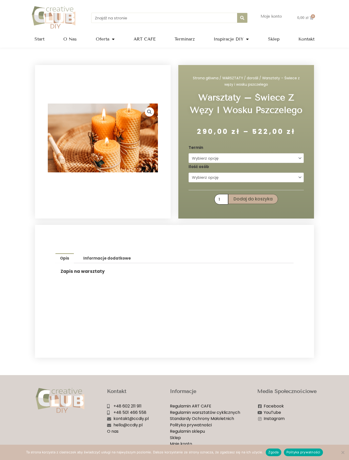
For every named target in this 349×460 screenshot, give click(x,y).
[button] (149, 112)
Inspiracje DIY (228, 39)
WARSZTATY (232, 78)
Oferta (102, 39)
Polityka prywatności (303, 452)
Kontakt (306, 39)
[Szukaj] (242, 18)
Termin (196, 147)
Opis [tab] (64, 258)
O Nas (70, 39)
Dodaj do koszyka (253, 199)
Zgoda (273, 452)
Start (39, 39)
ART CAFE (145, 39)
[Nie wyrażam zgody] (342, 452)
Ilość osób (199, 166)
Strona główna (205, 78)
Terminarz (185, 39)
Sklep (274, 39)
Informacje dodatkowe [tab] (107, 258)
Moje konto (271, 16)
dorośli (252, 78)
